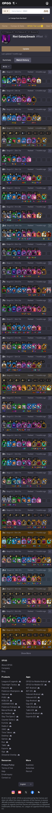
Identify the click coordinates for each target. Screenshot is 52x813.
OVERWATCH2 (8, 704)
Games (5, 739)
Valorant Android (33, 694)
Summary (7, 60)
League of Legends (10, 681)
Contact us (6, 778)
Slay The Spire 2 (8, 716)
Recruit (29, 771)
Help (3, 771)
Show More (26, 653)
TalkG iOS (30, 710)
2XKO (4, 729)
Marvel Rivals (7, 710)
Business (30, 765)
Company (6, 668)
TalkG (4, 745)
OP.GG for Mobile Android (36, 681)
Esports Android (32, 713)
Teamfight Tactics (9, 685)
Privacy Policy (8, 765)
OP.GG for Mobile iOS (34, 685)
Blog (3, 671)
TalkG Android (32, 707)
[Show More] (14, 3)
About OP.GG (7, 665)
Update (26, 49)
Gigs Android (31, 701)
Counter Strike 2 (8, 720)
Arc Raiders (6, 713)
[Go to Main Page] (6, 3)
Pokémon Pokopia (9, 707)
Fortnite (5, 723)
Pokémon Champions (11, 691)
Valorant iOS (31, 697)
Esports (5, 748)
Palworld (5, 688)
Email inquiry (7, 774)
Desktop (5, 736)
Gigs (3, 752)
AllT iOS (29, 691)
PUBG (4, 697)
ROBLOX (5, 701)
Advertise (30, 768)
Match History (22, 60)
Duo (3, 742)
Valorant (5, 694)
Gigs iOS (29, 704)
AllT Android (31, 688)
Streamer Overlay (9, 755)
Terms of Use (7, 768)
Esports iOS (31, 716)
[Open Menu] (47, 3)
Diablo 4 (5, 726)
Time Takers (7, 732)
